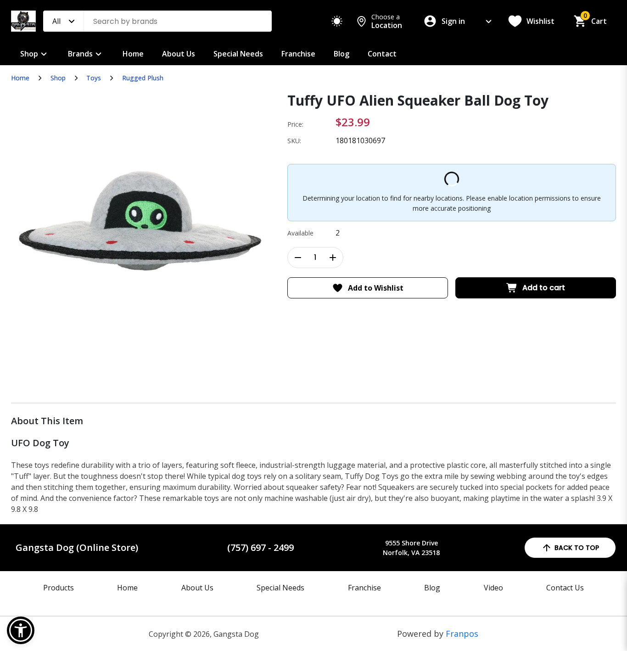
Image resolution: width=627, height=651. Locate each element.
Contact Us (565, 588)
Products (58, 588)
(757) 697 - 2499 (260, 547)
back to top (576, 547)
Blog (341, 54)
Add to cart (543, 287)
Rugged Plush (142, 77)
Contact (382, 54)
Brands (80, 54)
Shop (29, 54)
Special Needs (238, 54)
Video (493, 588)
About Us (178, 54)
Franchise (298, 54)
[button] (20, 630)
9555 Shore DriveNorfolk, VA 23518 (411, 548)
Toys (93, 77)
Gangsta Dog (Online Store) (77, 547)
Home (133, 54)
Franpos (462, 633)
